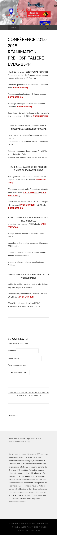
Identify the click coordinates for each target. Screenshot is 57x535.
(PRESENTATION (27, 205)
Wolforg (36, 530)
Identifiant (12, 351)
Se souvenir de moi (18, 365)
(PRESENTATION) (15, 208)
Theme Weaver (39, 527)
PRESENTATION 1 (31, 192)
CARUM (28, 10)
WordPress (42, 524)
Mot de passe (13, 358)
